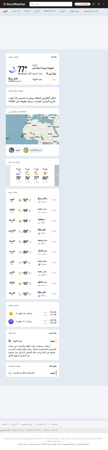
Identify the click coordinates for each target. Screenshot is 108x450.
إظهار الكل (53, 366)
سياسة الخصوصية (69, 444)
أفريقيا (14, 424)
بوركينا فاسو (27, 424)
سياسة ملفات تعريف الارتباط (51, 444)
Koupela (54, 424)
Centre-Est (41, 424)
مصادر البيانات (23, 444)
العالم (4, 424)
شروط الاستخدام (83, 444)
